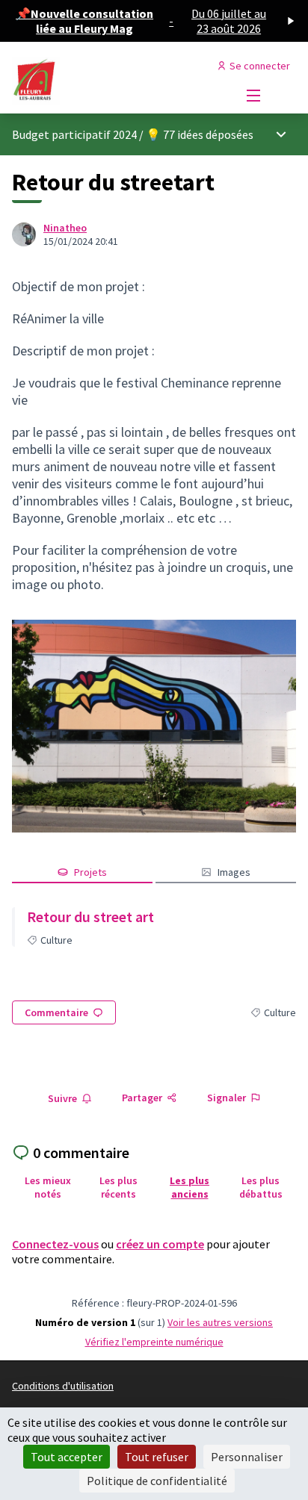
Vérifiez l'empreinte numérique (154, 1341)
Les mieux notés (48, 1187)
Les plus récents (118, 1187)
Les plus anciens (189, 1187)
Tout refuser (156, 1456)
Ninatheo (65, 227)
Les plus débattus (261, 1187)
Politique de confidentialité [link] (157, 1480)
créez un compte (160, 1243)
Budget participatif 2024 (74, 134)
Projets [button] (90, 872)
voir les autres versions (220, 1322)
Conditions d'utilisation (63, 1385)
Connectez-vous (55, 1243)
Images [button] (234, 872)
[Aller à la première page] (117, 81)
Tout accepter (66, 1456)
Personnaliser (247, 1456)
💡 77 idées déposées (199, 134)
